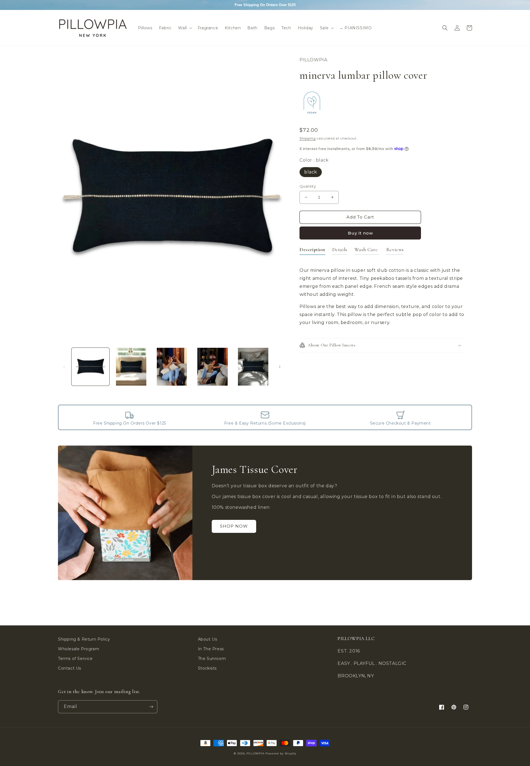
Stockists (207, 668)
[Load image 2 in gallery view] (131, 367)
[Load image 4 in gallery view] (212, 367)
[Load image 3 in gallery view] (172, 367)
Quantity (308, 186)
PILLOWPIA (255, 753)
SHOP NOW (234, 526)
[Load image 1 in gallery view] (90, 367)
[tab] (312, 250)
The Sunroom (212, 658)
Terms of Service (75, 658)
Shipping (308, 138)
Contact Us (69, 668)
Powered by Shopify (280, 753)
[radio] (311, 172)
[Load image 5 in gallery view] (253, 367)
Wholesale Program (78, 648)
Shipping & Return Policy (84, 639)
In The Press (211, 648)
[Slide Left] (64, 367)
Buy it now (360, 233)
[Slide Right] (280, 367)
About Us (207, 639)
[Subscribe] (151, 706)
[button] (184, 28)
